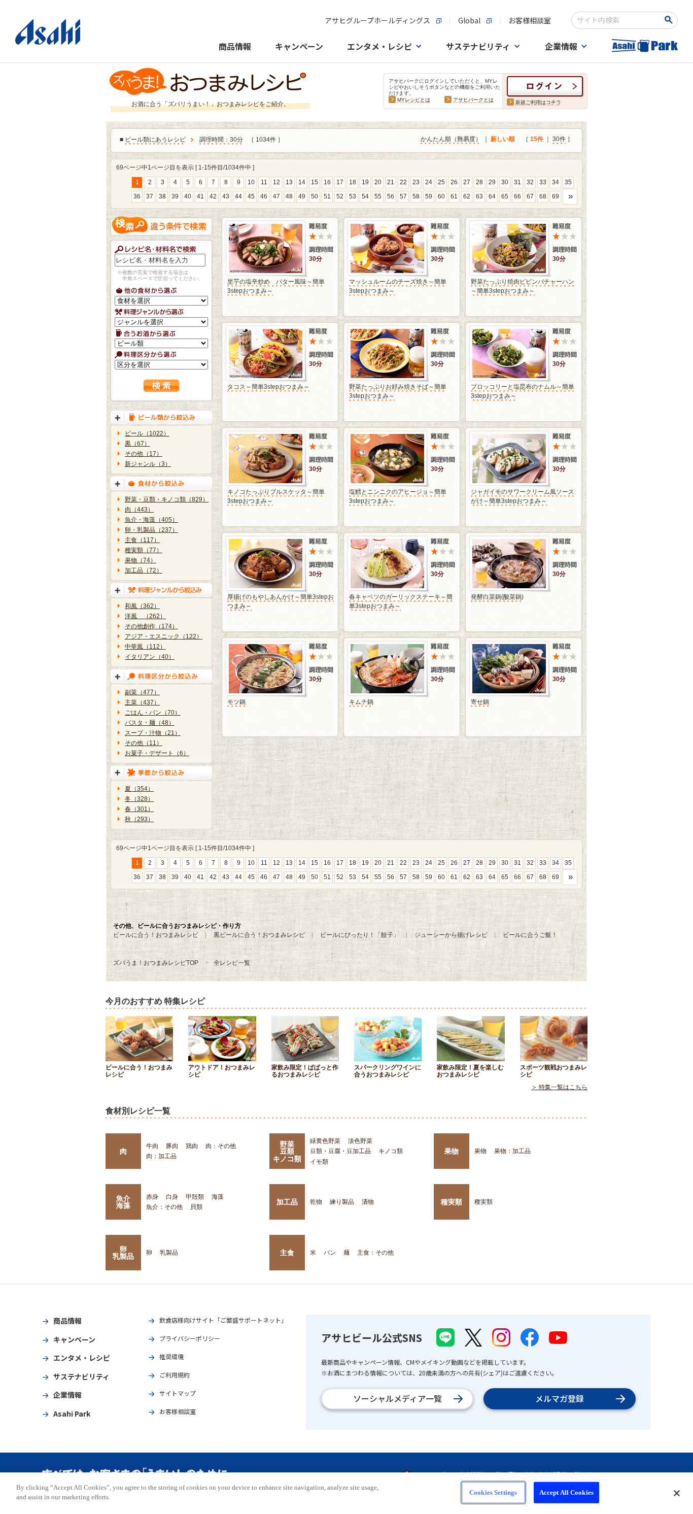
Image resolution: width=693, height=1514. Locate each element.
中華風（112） (145, 646)
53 (352, 196)
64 (492, 196)
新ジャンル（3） (148, 463)
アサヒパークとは (473, 100)
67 (530, 196)
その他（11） (143, 743)
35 (568, 182)
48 (289, 196)
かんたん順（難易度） (451, 139)
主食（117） (142, 540)
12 (276, 182)
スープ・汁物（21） (153, 732)
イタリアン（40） (150, 656)
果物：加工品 (512, 1151)
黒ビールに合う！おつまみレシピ (259, 934)
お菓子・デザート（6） (157, 753)
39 (175, 196)
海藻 (218, 1196)
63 (479, 196)
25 (441, 182)
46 (263, 196)
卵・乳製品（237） (151, 529)
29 (492, 182)
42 (213, 196)
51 (327, 196)
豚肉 (172, 1146)
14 (301, 182)
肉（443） (139, 509)
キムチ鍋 (361, 701)
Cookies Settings (493, 1492)
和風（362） (142, 606)
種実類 (451, 1202)
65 (504, 196)
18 (352, 182)
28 (479, 182)
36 (137, 196)
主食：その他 (375, 1252)
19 (365, 182)
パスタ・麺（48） (150, 722)
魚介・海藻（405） (151, 519)
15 (314, 182)
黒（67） (137, 443)
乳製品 (169, 1252)
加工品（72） (143, 570)
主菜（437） (142, 702)
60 (441, 196)
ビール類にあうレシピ (155, 139)
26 (454, 182)
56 (390, 196)
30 (504, 182)
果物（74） (140, 560)
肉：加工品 (161, 1156)
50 (314, 196)
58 (416, 196)
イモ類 (319, 1161)
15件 (536, 139)
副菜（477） (142, 692)
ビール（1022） (147, 433)
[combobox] (618, 20)
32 (530, 182)
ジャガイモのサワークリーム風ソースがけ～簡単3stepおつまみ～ (522, 496)
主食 (287, 1253)
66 (517, 196)
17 (339, 182)
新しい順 (503, 139)
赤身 (152, 1196)
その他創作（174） (151, 626)
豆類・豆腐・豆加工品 (340, 1151)
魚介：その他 (164, 1206)
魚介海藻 (123, 1201)
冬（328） (139, 798)
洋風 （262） (145, 616)
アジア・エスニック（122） (163, 636)
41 (200, 196)
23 (416, 182)
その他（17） (143, 453)
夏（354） (139, 788)
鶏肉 (192, 1146)
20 (378, 182)
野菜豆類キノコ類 (287, 1151)
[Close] (677, 1493)
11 (264, 182)
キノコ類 (390, 1151)
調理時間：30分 (221, 139)
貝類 (196, 1206)
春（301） (139, 809)
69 (555, 196)
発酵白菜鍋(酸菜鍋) (497, 596)
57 (403, 196)
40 (187, 196)
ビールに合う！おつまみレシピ (155, 934)
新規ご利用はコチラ (538, 102)
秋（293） (139, 819)
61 (454, 196)
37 (149, 196)
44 (238, 196)
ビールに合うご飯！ (530, 934)
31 (517, 182)
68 (542, 196)
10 (251, 182)
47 (276, 196)
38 (162, 196)
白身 (172, 1196)
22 (403, 182)
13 (289, 182)
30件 (559, 139)
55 (378, 196)
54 (365, 196)
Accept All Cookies (566, 1492)
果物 (451, 1151)
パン (330, 1252)
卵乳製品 (123, 1252)
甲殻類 (195, 1196)
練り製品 (342, 1201)
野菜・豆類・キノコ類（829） (167, 499)
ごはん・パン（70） (153, 712)
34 (555, 182)
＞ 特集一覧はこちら (559, 1087)
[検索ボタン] (670, 19)
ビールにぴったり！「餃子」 (359, 934)
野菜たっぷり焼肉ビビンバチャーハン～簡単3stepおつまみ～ (522, 286)
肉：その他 (220, 1146)
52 (339, 196)
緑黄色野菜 (325, 1141)
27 (466, 182)
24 (428, 182)
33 (542, 182)
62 (466, 196)
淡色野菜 (360, 1141)
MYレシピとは (413, 100)
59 (428, 196)
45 (251, 196)
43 (225, 196)
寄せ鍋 (480, 701)
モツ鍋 (236, 701)
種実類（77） (143, 550)
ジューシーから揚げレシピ (451, 934)
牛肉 (152, 1146)
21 (390, 182)
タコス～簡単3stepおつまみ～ (268, 386)
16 (327, 182)
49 (301, 196)
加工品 (287, 1202)
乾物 (316, 1201)
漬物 (368, 1201)
